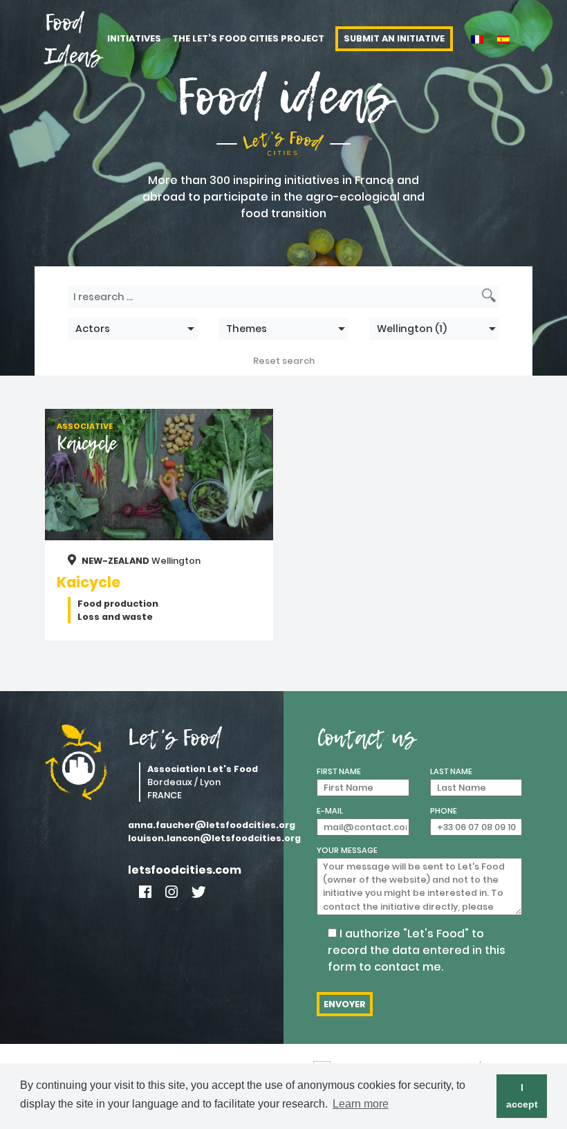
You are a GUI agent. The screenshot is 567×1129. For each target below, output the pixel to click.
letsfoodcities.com (184, 870)
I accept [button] (522, 1096)
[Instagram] (171, 892)
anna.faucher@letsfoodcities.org (200, 825)
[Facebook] (145, 892)
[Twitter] (199, 892)
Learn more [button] (361, 1104)
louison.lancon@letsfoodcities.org (200, 838)
